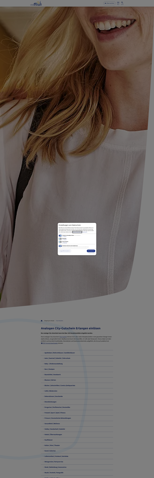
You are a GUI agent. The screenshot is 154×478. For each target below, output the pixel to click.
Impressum (84, 232)
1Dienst (64, 236)
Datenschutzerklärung (77, 232)
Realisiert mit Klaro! (92, 253)
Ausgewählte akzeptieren (65, 251)
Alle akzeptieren (91, 251)
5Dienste (64, 243)
